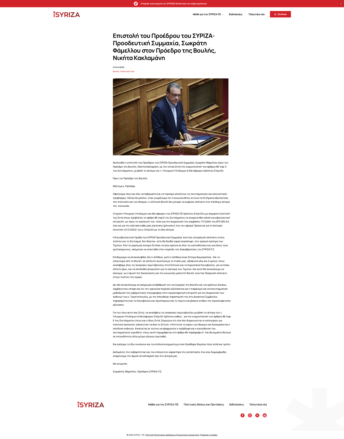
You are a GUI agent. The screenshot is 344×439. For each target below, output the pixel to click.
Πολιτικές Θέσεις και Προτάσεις (204, 404)
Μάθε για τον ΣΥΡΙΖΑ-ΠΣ (163, 404)
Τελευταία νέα (127, 71)
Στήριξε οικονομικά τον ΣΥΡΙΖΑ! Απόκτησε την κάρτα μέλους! (174, 3)
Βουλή (116, 71)
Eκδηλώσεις (236, 404)
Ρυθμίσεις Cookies (208, 435)
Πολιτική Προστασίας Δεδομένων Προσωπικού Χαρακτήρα (172, 435)
